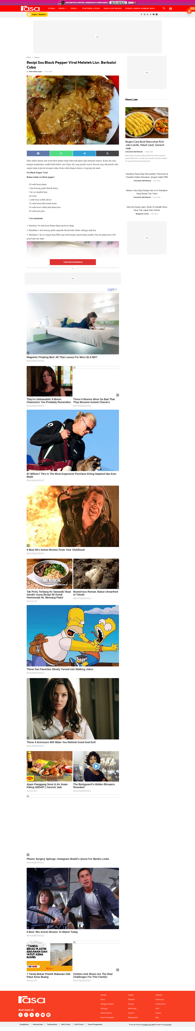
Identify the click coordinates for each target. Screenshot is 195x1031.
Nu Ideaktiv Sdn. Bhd (148, 1024)
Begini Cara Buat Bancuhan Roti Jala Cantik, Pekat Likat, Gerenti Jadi (144, 145)
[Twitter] (147, 14)
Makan (37, 57)
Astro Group (168, 1024)
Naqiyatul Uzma (142, 214)
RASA (29, 57)
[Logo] (30, 8)
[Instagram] (144, 14)
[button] (164, 8)
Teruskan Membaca (72, 262)
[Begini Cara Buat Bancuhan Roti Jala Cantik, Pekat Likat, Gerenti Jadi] (146, 122)
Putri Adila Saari (35, 71)
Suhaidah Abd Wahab (134, 152)
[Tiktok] (150, 14)
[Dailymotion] (156, 14)
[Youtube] (153, 14)
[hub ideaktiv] (170, 7)
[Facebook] (141, 14)
